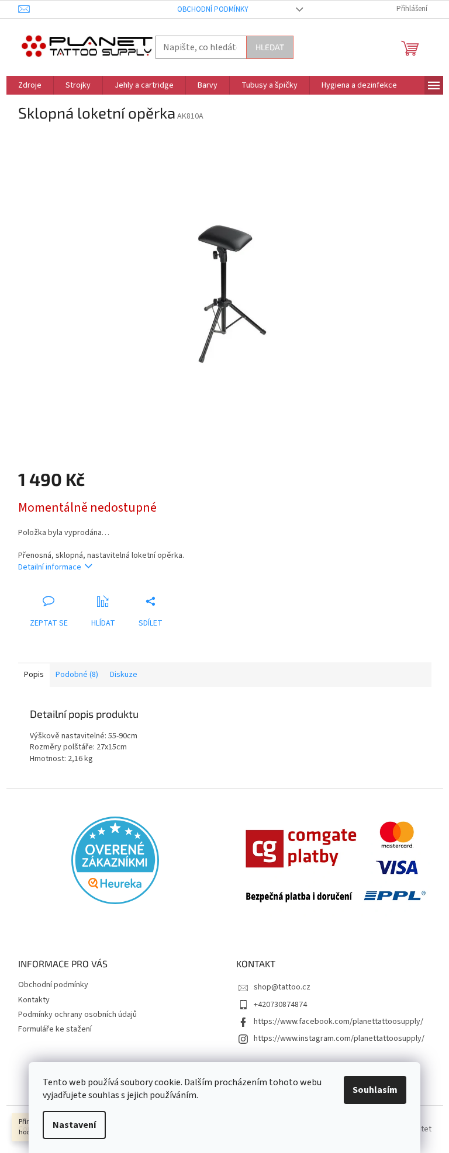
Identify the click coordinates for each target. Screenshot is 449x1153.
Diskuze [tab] (123, 674)
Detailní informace (49, 567)
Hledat (269, 47)
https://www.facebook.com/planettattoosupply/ (338, 1021)
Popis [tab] (34, 674)
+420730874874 (280, 1004)
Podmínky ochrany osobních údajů (77, 1014)
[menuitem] (29, 85)
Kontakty (34, 1000)
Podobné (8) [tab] (77, 674)
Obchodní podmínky (212, 9)
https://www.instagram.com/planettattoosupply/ (339, 1038)
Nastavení (74, 1125)
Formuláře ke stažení (55, 1029)
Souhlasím (375, 1089)
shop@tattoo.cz (282, 987)
